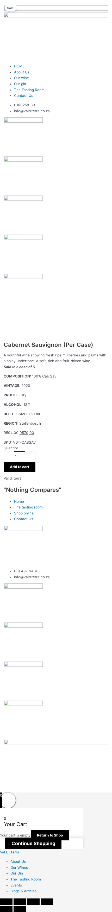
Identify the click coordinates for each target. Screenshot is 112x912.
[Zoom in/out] (6, 901)
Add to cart (19, 467)
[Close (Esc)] (47, 901)
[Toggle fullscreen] (20, 901)
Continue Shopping (33, 843)
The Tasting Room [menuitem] (25, 879)
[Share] (33, 901)
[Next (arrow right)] (20, 909)
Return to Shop (50, 835)
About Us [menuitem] (18, 861)
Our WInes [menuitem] (19, 867)
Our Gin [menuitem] (16, 873)
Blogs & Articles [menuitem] (23, 891)
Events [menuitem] (16, 885)
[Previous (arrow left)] (6, 909)
